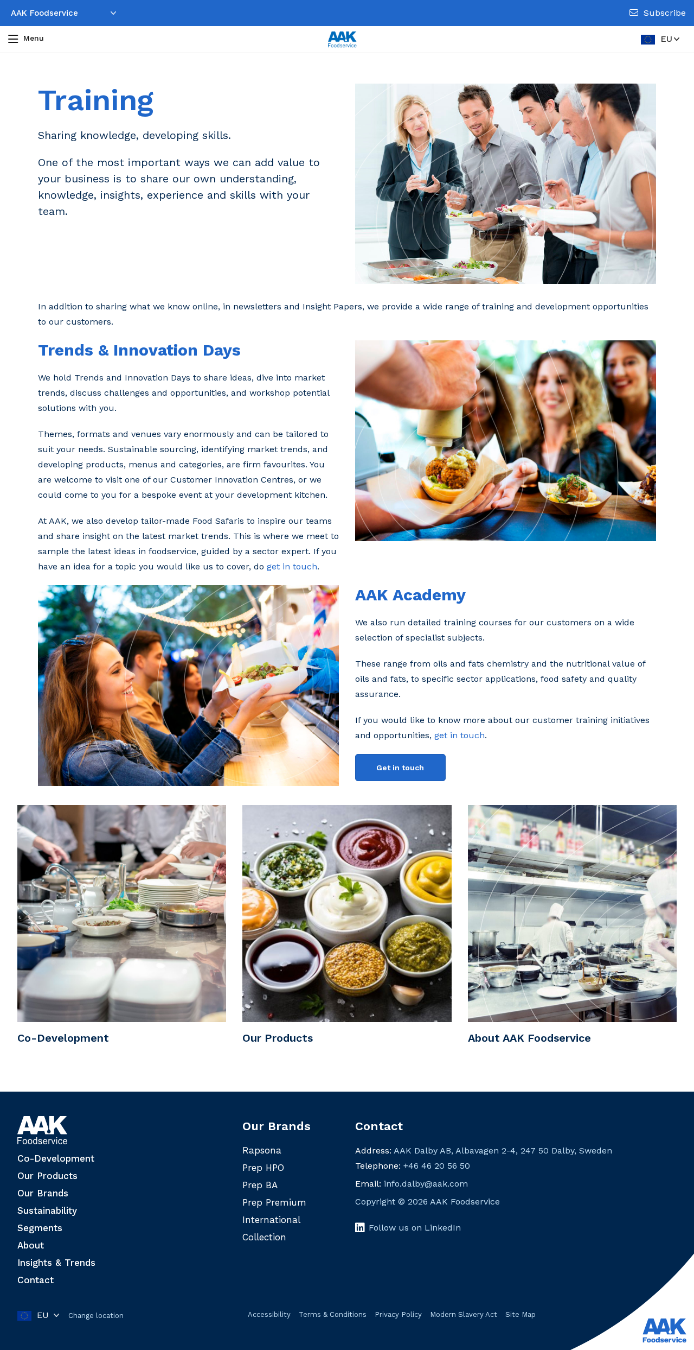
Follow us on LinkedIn (415, 1227)
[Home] (342, 39)
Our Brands (42, 1193)
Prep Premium (274, 1202)
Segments (39, 1227)
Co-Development (55, 1158)
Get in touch (400, 767)
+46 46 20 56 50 (436, 1166)
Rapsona (261, 1150)
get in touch (292, 566)
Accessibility (269, 1314)
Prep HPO (263, 1167)
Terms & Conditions (333, 1314)
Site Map (520, 1314)
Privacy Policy (398, 1314)
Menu (33, 38)
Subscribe (665, 13)
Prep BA (260, 1185)
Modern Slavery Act (463, 1314)
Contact (35, 1280)
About (30, 1245)
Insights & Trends (56, 1262)
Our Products (47, 1175)
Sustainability (47, 1210)
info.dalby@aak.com (426, 1183)
